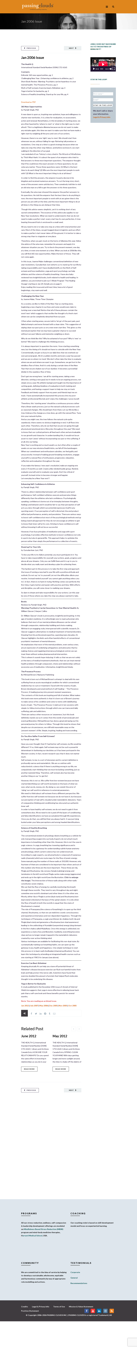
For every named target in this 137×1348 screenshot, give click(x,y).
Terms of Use (59, 1306)
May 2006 (43, 1005)
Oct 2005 (72, 1005)
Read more (29, 1069)
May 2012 (60, 1036)
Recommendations (79, 1283)
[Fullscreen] (113, 69)
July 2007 (34, 1005)
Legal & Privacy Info (40, 1306)
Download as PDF (28, 102)
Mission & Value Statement (81, 1306)
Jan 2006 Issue (32, 57)
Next (71, 48)
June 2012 (28, 1036)
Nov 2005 (63, 1005)
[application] (103, 64)
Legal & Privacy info (101, 117)
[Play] (94, 69)
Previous (31, 48)
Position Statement (30, 1311)
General (74, 1278)
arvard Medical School (32, 1235)
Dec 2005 (53, 1005)
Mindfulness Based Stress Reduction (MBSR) (43, 1229)
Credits (24, 1306)
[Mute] (110, 69)
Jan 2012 (25, 1005)
